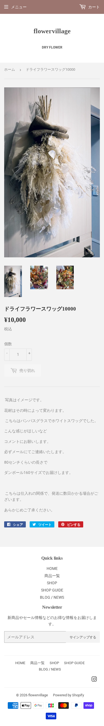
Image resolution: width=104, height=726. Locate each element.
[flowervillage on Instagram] (94, 680)
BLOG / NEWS (52, 597)
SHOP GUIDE (52, 590)
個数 (8, 344)
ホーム (9, 69)
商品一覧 (52, 575)
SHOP (52, 583)
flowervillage (52, 31)
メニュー (19, 7)
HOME (52, 568)
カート (93, 7)
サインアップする (83, 637)
